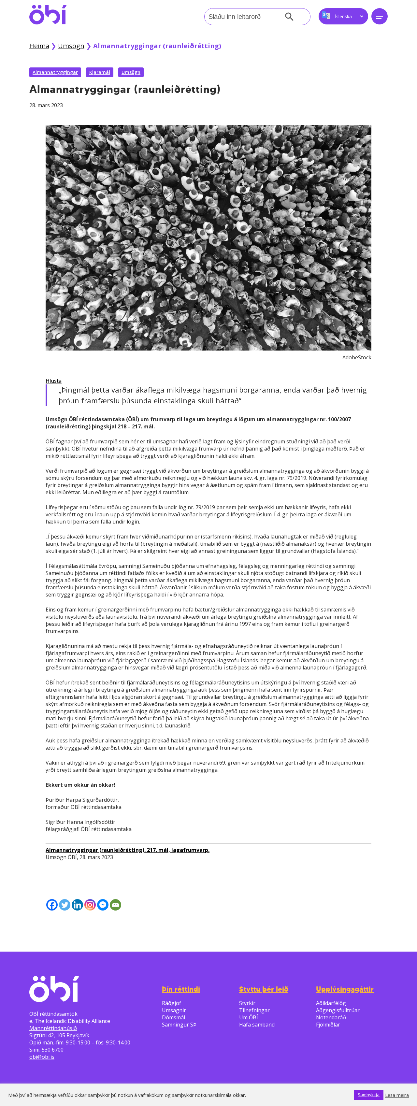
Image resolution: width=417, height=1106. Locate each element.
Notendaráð (331, 1017)
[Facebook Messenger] (102, 905)
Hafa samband (257, 1024)
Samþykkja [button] (369, 1095)
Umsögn (71, 45)
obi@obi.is (41, 1056)
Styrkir (247, 1003)
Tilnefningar (254, 1010)
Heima (39, 45)
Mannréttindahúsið (53, 1028)
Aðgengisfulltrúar (338, 1010)
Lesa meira (397, 1095)
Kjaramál (99, 72)
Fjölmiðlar (328, 1024)
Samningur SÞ (179, 1024)
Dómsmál (173, 1017)
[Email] (115, 905)
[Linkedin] (77, 905)
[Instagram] (90, 905)
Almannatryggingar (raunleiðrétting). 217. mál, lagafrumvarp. (127, 850)
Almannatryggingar (55, 72)
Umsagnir (174, 1010)
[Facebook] (52, 905)
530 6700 (53, 1049)
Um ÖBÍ (248, 1017)
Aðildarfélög (331, 1003)
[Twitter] (64, 905)
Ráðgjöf (171, 1003)
